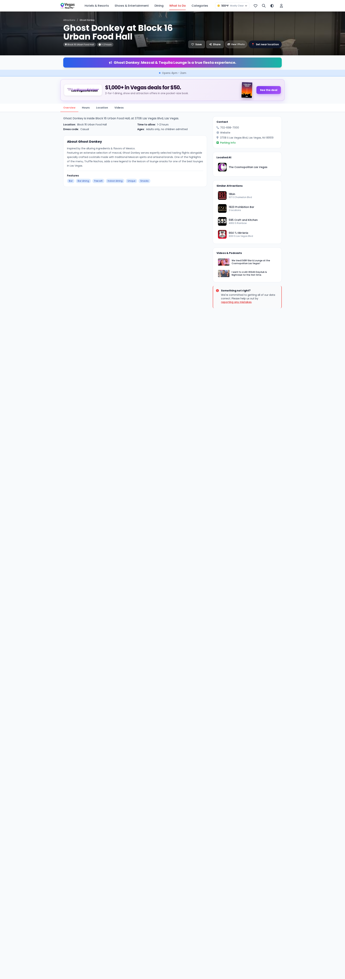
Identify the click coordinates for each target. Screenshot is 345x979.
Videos (119, 107)
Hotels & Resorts (97, 6)
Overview (69, 107)
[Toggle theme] (272, 6)
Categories (200, 6)
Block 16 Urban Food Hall (92, 124)
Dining (159, 6)
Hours (86, 107)
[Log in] (281, 6)
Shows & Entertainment (132, 6)
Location (102, 107)
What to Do (177, 6)
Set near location (265, 44)
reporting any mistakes (236, 302)
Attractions (69, 20)
